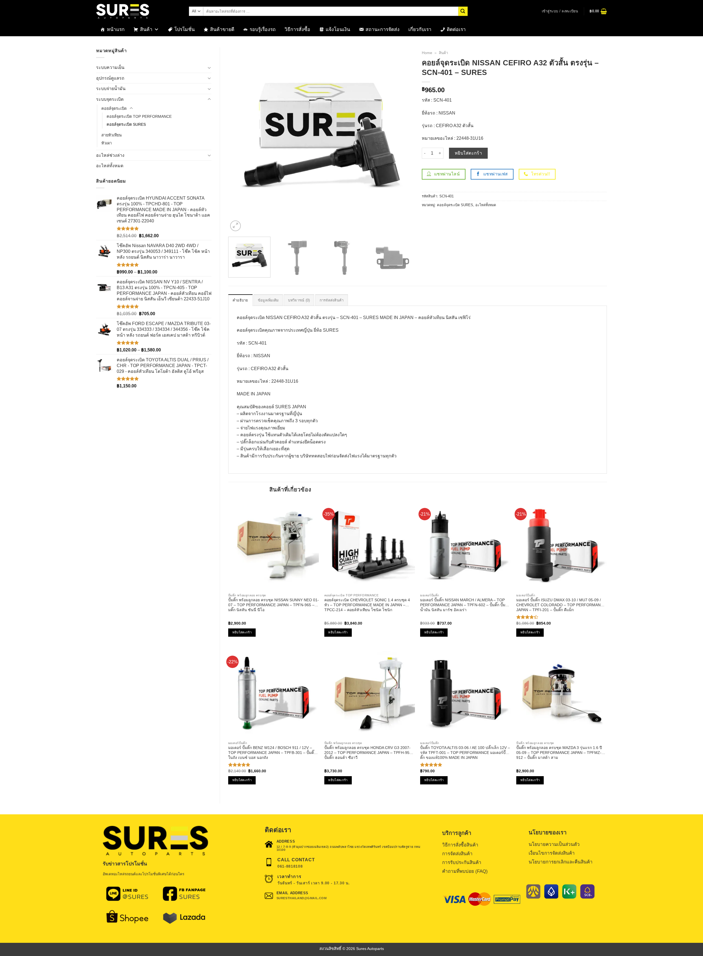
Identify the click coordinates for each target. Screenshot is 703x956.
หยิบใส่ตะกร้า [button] (242, 632)
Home (427, 53)
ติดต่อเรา (456, 29)
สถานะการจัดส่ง (383, 29)
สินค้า (146, 29)
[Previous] (239, 139)
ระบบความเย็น (110, 67)
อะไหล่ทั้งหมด (109, 165)
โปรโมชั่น (184, 29)
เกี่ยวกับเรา (419, 29)
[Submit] (463, 11)
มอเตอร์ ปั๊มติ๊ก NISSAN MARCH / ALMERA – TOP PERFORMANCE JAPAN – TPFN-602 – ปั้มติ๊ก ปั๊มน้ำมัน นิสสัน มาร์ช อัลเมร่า (462, 605)
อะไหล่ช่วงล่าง (110, 155)
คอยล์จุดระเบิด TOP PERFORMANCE (139, 116)
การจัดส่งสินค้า (332, 300)
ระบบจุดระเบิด (110, 99)
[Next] (403, 139)
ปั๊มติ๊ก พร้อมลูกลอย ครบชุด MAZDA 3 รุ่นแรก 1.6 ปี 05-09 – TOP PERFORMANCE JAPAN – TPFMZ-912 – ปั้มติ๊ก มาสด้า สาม (559, 752)
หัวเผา (106, 143)
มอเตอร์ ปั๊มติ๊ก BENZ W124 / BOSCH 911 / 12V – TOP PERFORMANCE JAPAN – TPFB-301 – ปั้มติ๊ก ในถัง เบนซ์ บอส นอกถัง (272, 752)
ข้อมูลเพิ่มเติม (268, 300)
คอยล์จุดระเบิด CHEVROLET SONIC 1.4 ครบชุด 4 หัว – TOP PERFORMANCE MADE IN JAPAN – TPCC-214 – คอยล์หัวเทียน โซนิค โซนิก (367, 605)
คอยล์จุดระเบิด (114, 108)
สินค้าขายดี (222, 29)
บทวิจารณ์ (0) (299, 300)
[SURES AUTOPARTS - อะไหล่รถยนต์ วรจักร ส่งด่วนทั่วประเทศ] (138, 11)
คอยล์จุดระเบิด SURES (126, 124)
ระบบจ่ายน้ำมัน (110, 88)
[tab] (240, 300)
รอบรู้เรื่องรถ (263, 29)
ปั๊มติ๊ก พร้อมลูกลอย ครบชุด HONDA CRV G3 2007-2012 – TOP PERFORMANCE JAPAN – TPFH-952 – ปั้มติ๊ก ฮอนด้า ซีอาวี (369, 752)
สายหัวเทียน (111, 135)
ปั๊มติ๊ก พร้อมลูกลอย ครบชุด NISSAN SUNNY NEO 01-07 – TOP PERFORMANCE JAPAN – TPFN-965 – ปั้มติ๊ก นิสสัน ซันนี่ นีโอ (273, 605)
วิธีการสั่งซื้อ (297, 29)
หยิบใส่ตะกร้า (468, 153)
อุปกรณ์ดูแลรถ (110, 78)
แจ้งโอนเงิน (338, 29)
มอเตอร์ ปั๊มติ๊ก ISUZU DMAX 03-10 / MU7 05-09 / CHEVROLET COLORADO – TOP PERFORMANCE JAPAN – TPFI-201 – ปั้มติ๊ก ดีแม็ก (561, 605)
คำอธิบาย (240, 300)
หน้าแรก (116, 29)
